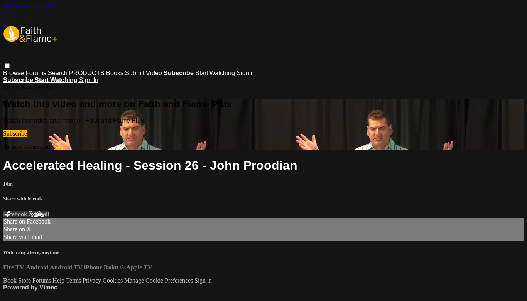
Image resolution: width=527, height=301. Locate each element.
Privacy (93, 280)
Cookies (113, 280)
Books (114, 73)
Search (58, 73)
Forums (36, 73)
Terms (74, 280)
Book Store (17, 280)
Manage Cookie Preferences (159, 280)
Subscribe (15, 133)
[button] (7, 65)
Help (59, 280)
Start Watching (215, 73)
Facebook (16, 214)
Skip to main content (28, 6)
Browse (14, 73)
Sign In (88, 80)
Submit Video (143, 73)
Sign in (246, 73)
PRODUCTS (87, 73)
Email (42, 214)
